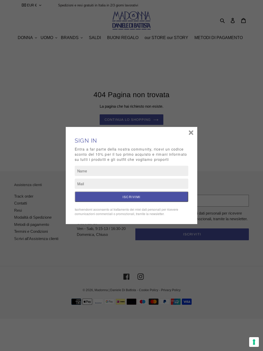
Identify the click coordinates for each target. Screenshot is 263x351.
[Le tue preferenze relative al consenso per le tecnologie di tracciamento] (254, 342)
